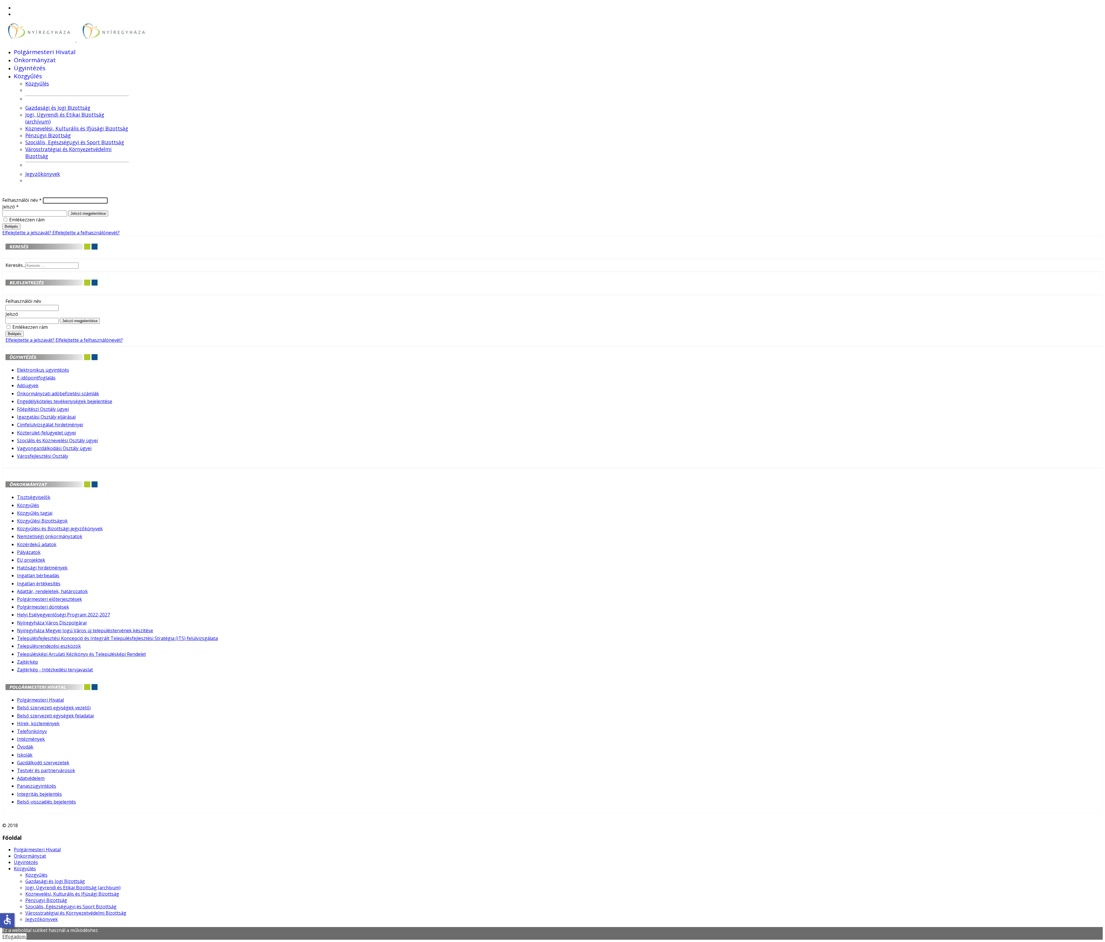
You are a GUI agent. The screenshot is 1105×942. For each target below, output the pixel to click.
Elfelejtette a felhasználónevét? (86, 232)
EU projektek (31, 560)
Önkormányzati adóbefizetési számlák (58, 393)
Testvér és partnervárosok (46, 770)
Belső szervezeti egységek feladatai (55, 716)
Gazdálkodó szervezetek (43, 762)
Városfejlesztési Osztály (42, 456)
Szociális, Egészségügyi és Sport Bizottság (74, 142)
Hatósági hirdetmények (42, 568)
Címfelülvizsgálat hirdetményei (50, 424)
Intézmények (31, 739)
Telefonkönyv (32, 731)
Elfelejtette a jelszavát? (27, 232)
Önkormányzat (35, 60)
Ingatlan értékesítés (38, 583)
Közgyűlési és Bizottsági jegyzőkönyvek (60, 528)
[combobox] (52, 266)
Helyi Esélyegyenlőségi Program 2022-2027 (63, 614)
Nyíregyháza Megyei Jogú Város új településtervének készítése (85, 630)
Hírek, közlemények (38, 723)
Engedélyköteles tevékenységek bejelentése (64, 401)
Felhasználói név (22, 200)
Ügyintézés (29, 68)
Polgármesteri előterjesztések (49, 599)
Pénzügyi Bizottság (48, 135)
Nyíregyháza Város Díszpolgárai (52, 623)
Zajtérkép (27, 662)
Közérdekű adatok (36, 544)
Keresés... (15, 265)
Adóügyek (28, 385)
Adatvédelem (31, 778)
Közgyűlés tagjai (34, 513)
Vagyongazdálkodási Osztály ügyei (54, 448)
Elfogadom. (14, 936)
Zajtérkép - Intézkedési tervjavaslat (55, 669)
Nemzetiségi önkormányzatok (49, 536)
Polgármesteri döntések (43, 607)
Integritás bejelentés (39, 794)
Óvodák (25, 747)
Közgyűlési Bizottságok (42, 521)
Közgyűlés (28, 76)
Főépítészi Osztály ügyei (43, 409)
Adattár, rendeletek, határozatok (52, 591)
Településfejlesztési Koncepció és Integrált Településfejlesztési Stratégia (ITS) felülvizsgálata (117, 638)
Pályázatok (29, 552)
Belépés (11, 226)
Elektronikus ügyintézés (43, 370)
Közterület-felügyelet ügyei (46, 433)
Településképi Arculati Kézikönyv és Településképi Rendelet (81, 654)
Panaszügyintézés (36, 786)
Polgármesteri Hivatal (45, 52)
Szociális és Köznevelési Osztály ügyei (57, 440)
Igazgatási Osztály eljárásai (46, 417)
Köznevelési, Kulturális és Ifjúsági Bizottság (76, 128)
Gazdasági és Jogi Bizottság (57, 107)
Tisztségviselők (33, 497)
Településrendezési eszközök (49, 646)
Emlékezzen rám (27, 219)
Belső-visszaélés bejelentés (46, 802)
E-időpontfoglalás (36, 378)
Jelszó (10, 207)
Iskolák (25, 755)
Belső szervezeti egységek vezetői (54, 707)
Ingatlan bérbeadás (38, 575)
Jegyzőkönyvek (42, 173)
